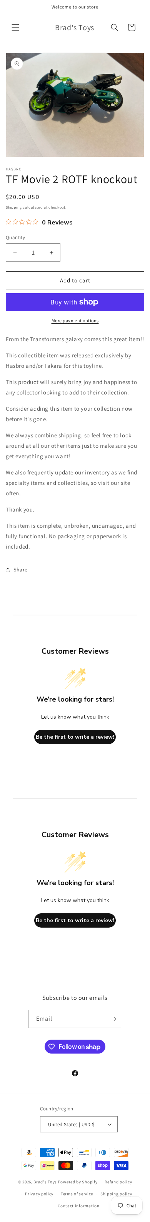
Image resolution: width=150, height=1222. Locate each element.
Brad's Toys (45, 1182)
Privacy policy (39, 1194)
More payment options (75, 320)
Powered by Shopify (78, 1182)
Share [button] (20, 569)
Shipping (14, 207)
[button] (15, 27)
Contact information (78, 1205)
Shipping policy (116, 1194)
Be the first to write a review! (75, 737)
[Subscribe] (113, 1019)
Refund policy (118, 1182)
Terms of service (77, 1194)
